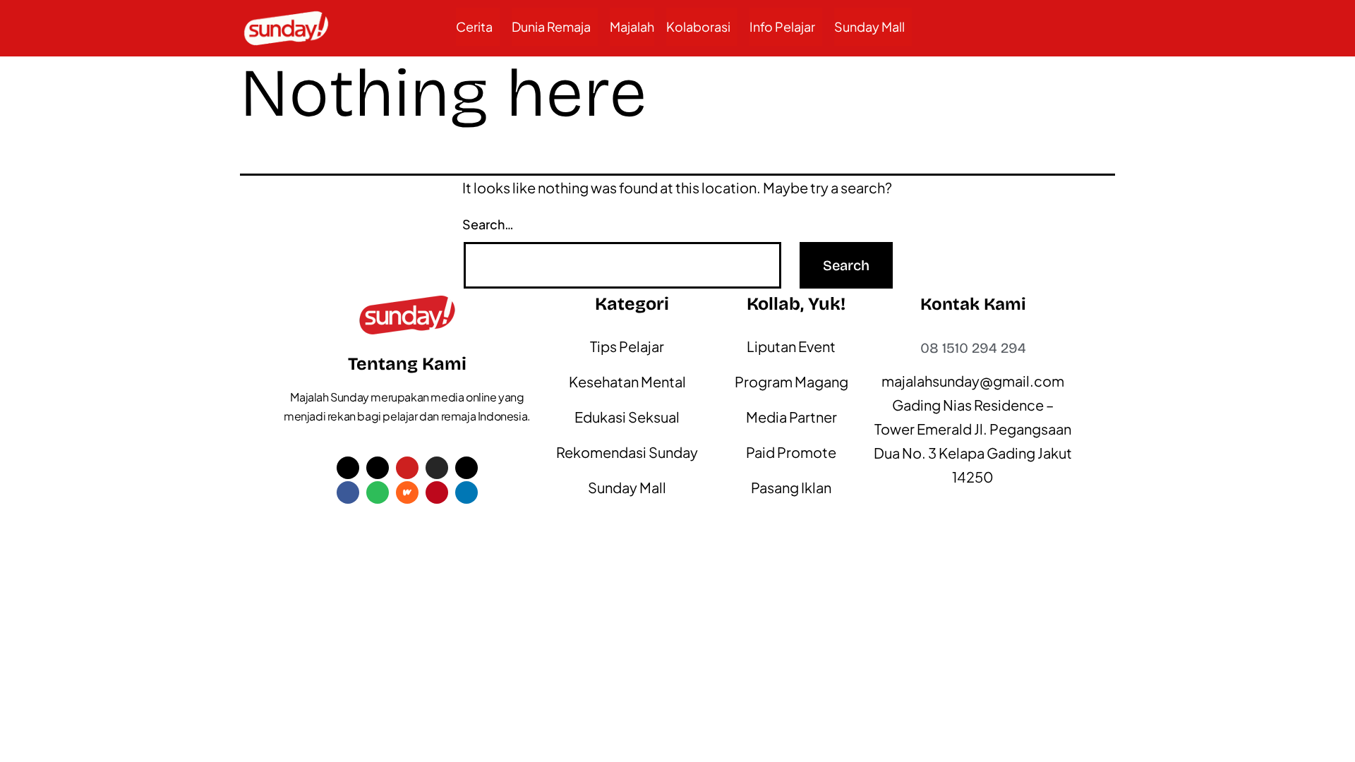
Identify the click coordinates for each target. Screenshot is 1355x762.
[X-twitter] (348, 467)
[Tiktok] (377, 467)
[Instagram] (437, 467)
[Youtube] (407, 467)
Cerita (474, 26)
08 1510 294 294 (973, 347)
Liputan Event (791, 346)
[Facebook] (348, 492)
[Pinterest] (437, 492)
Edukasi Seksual (627, 416)
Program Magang (791, 381)
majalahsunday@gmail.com (972, 380)
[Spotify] (377, 492)
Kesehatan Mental (627, 381)
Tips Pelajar (627, 346)
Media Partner (791, 416)
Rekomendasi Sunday (627, 452)
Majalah (632, 26)
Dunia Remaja (551, 26)
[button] (478, 27)
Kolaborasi (698, 26)
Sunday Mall (869, 26)
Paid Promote (791, 452)
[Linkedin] (466, 492)
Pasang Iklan (791, 487)
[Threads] (466, 467)
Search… (488, 224)
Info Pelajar (782, 26)
